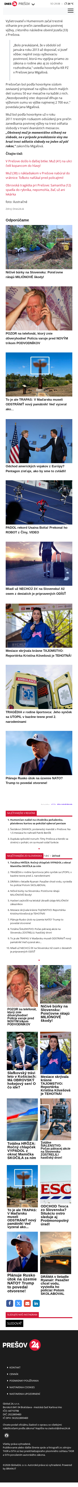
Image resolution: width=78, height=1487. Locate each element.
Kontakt (14, 1367)
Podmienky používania (24, 1380)
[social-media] (6, 1435)
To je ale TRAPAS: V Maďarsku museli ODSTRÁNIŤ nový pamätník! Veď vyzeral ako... (40, 940)
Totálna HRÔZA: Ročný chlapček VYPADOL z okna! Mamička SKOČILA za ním (40, 864)
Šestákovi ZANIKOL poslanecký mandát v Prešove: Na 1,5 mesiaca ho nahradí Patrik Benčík (40, 830)
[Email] (27, 1303)
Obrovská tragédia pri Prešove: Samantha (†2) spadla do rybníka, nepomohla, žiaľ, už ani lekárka (38, 189)
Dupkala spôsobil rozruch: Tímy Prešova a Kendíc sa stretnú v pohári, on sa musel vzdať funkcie (39, 840)
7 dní (46, 855)
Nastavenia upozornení (24, 1393)
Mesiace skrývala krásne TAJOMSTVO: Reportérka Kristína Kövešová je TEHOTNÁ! (38, 911)
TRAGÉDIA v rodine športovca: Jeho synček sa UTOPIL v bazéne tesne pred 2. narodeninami (41, 873)
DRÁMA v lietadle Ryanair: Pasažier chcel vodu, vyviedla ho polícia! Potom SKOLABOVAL (41, 883)
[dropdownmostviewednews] (39, 849)
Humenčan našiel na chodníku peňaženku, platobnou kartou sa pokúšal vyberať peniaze (38, 821)
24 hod (56, 855)
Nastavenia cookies (22, 1387)
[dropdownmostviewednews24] (39, 960)
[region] (33, 5)
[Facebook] (10, 1303)
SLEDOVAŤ (14, 1323)
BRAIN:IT (11, 1468)
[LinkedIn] (36, 1303)
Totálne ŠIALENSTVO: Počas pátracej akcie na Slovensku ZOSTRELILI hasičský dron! (35, 930)
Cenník (13, 1374)
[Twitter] (19, 1303)
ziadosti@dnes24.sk (59, 1428)
